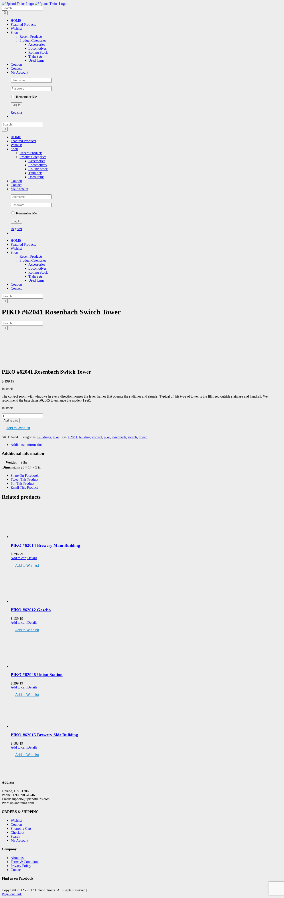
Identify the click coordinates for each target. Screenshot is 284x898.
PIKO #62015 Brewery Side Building (44, 735)
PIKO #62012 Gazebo (31, 610)
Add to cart (11, 420)
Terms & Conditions (25, 862)
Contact (16, 870)
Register (16, 112)
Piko (56, 437)
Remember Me (26, 97)
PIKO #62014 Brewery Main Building (45, 545)
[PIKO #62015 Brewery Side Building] (146, 713)
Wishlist (16, 820)
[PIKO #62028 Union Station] (146, 650)
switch (132, 437)
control (97, 437)
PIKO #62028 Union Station (37, 674)
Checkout (17, 832)
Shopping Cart (21, 828)
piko (107, 437)
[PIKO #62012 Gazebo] (146, 586)
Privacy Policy (21, 866)
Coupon (16, 824)
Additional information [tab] (27, 445)
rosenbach (119, 437)
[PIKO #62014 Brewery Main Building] (146, 521)
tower (143, 437)
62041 (72, 437)
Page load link (12, 894)
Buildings (44, 437)
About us (17, 858)
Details (32, 558)
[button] (16, 428)
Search (15, 836)
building (85, 437)
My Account (19, 840)
